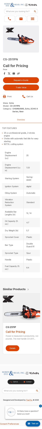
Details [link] (12, 348)
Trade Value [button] (21, 87)
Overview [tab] (21, 120)
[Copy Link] (18, 73)
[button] (9, 19)
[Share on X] (9, 73)
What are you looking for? (18, 11)
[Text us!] (33, 423)
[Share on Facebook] (4, 73)
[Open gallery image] (21, 39)
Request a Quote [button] (21, 80)
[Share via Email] (13, 73)
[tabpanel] (21, 39)
